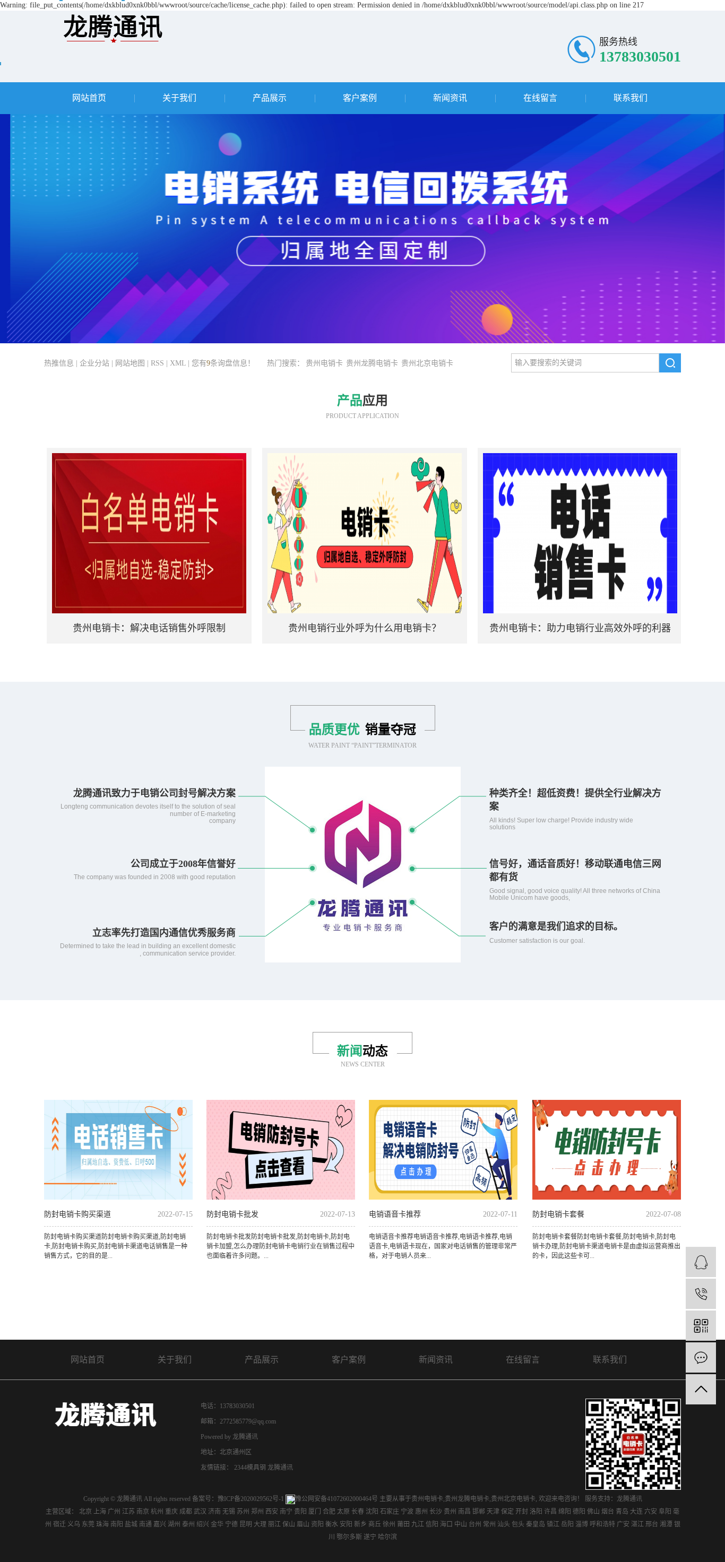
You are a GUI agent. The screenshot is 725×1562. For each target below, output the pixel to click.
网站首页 (89, 97)
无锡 (228, 1511)
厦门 (314, 1511)
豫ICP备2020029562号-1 (251, 1499)
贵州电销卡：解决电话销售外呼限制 (116, 628)
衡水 (331, 1524)
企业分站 (94, 363)
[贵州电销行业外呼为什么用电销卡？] (332, 532)
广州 (114, 1511)
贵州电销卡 (324, 363)
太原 (343, 1511)
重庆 (171, 1511)
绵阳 (564, 1511)
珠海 (102, 1524)
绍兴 (202, 1524)
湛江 (637, 1524)
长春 (357, 1511)
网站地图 (130, 363)
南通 (145, 1524)
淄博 (581, 1524)
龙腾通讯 (280, 1467)
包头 (518, 1524)
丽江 (274, 1524)
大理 (260, 1524)
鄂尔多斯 (349, 1537)
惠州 (421, 1511)
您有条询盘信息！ (223, 363)
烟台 (607, 1511)
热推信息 (59, 363)
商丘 (374, 1524)
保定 (507, 1511)
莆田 (403, 1524)
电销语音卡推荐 (395, 1214)
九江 (417, 1524)
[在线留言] (701, 1357)
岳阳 (567, 1524)
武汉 (200, 1511)
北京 (85, 1511)
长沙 (435, 1511)
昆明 (245, 1524)
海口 (446, 1524)
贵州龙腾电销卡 (372, 363)
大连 (636, 1511)
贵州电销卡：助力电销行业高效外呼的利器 (547, 628)
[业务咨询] (701, 1262)
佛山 (593, 1511)
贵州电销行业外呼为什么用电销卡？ (332, 628)
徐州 (389, 1524)
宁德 (231, 1524)
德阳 (579, 1511)
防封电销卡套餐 (558, 1214)
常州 (489, 1524)
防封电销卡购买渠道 (77, 1214)
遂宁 (370, 1537)
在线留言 (540, 97)
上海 (99, 1511)
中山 (460, 1524)
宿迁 (59, 1524)
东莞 (88, 1524)
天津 (493, 1511)
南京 (142, 1511)
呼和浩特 (602, 1524)
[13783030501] (701, 1294)
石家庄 (389, 1511)
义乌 (73, 1524)
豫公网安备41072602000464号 (336, 1499)
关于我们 (179, 97)
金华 (217, 1524)
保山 (288, 1524)
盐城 (131, 1524)
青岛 (622, 1511)
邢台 (651, 1524)
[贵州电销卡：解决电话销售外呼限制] (117, 532)
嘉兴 (159, 1524)
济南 (214, 1511)
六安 (650, 1511)
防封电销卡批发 (232, 1214)
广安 (623, 1524)
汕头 (503, 1524)
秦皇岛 (535, 1524)
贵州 (450, 1511)
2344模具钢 (250, 1467)
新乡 (360, 1524)
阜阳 (665, 1511)
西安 (271, 1511)
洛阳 (536, 1511)
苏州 (243, 1511)
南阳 (116, 1524)
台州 (475, 1524)
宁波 (407, 1511)
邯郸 (478, 1511)
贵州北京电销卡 (427, 363)
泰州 (188, 1524)
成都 (185, 1511)
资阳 (317, 1524)
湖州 (174, 1524)
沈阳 (372, 1511)
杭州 (157, 1511)
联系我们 (631, 97)
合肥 (329, 1511)
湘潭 (666, 1524)
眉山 (303, 1524)
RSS (157, 363)
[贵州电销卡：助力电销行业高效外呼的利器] (548, 532)
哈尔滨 (387, 1537)
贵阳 (300, 1511)
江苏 (128, 1511)
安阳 (346, 1524)
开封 (521, 1511)
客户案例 (360, 97)
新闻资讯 (450, 97)
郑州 (257, 1511)
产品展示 (270, 97)
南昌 (464, 1511)
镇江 (553, 1524)
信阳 (432, 1524)
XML (178, 363)
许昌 (550, 1511)
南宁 (286, 1511)
